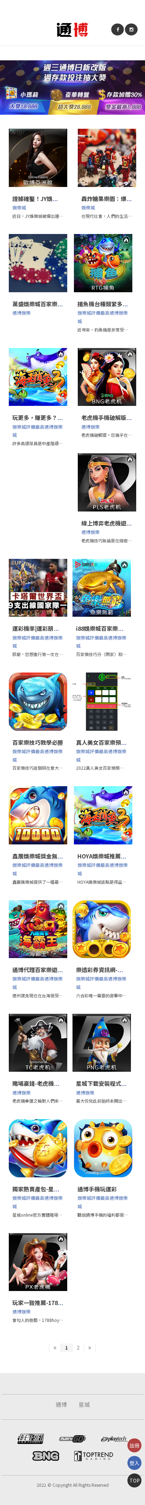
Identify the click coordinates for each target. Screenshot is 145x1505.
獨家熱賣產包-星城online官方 (50, 1189)
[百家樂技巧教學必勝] (38, 702)
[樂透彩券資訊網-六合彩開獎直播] (101, 929)
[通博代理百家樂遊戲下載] (38, 929)
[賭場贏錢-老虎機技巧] (38, 1043)
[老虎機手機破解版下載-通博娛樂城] (107, 377)
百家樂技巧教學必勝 (37, 742)
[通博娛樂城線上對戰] (72, 29)
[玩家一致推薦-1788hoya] (38, 1262)
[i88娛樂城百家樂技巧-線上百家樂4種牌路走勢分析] (101, 588)
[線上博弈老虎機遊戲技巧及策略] (107, 482)
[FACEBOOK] (117, 29)
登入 (134, 1462)
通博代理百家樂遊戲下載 (43, 969)
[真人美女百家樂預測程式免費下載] (101, 702)
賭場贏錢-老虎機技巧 (38, 1083)
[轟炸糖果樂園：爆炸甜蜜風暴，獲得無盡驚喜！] (107, 158)
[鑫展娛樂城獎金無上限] (38, 815)
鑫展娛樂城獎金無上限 (40, 856)
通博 (61, 1404)
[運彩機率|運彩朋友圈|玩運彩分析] (38, 588)
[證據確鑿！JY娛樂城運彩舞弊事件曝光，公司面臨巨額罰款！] (38, 158)
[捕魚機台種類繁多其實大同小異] (103, 263)
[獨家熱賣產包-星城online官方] (38, 1148)
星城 (84, 1404)
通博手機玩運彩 (97, 1189)
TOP (135, 1480)
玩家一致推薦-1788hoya (43, 1302)
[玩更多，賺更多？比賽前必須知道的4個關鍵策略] (38, 377)
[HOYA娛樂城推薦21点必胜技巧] (103, 815)
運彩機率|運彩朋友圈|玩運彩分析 (53, 628)
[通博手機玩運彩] (103, 1148)
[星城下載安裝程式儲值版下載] (101, 1043)
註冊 (134, 1445)
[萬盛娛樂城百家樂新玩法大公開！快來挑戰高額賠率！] (38, 263)
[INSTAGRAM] (131, 29)
